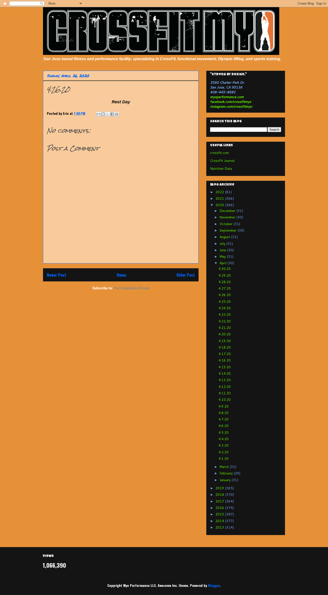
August (225, 236)
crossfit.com (219, 152)
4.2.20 (224, 452)
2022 (220, 192)
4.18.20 (225, 347)
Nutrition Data (221, 168)
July (222, 243)
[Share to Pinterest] (116, 114)
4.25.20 (225, 301)
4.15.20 (225, 367)
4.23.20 (225, 314)
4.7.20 (224, 419)
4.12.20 (225, 386)
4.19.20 (225, 340)
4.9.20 (224, 406)
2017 (220, 501)
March (224, 466)
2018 (220, 494)
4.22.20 (225, 321)
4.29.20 (225, 275)
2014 (220, 521)
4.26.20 (225, 294)
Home (121, 275)
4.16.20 (225, 360)
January (225, 480)
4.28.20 (225, 282)
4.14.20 (225, 373)
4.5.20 (224, 432)
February (226, 473)
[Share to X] (107, 114)
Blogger (214, 585)
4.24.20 (225, 308)
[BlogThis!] (103, 114)
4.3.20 (224, 445)
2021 (220, 198)
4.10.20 (225, 399)
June (223, 250)
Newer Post (56, 275)
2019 (220, 488)
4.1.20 (224, 458)
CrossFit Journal (222, 160)
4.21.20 (225, 327)
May (223, 256)
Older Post (185, 275)
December (227, 210)
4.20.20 (225, 334)
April (223, 263)
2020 (220, 205)
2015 (220, 514)
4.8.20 (224, 412)
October (226, 224)
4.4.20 (224, 439)
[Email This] (98, 114)
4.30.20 (225, 268)
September (228, 230)
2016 (220, 507)
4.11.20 (225, 393)
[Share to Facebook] (112, 114)
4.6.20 (224, 425)
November (227, 217)
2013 (220, 527)
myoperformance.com (227, 96)
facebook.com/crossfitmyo (230, 101)
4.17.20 (225, 353)
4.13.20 (225, 380)
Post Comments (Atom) (131, 287)
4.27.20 (225, 288)
